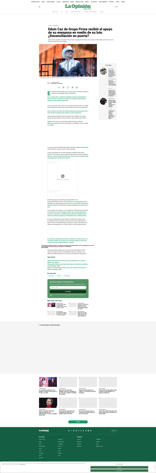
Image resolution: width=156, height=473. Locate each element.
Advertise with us (99, 446)
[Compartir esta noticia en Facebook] (63, 87)
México (87, 1)
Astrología (41, 457)
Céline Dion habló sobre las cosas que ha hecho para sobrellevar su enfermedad (108, 412)
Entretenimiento (103, 1)
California (60, 453)
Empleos (98, 441)
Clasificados (98, 439)
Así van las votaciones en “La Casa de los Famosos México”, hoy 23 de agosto (87, 412)
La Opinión (50, 25)
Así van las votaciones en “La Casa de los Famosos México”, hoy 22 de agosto (112, 83)
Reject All (119, 467)
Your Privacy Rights (119, 464)
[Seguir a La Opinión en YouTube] (76, 431)
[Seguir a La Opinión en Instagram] (74, 431)
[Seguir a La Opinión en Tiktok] (78, 431)
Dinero (117, 1)
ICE (62, 11)
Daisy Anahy (85, 147)
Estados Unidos (51, 1)
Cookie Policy (22, 464)
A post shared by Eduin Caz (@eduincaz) (63, 194)
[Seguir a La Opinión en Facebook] (69, 431)
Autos (59, 450)
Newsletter (79, 441)
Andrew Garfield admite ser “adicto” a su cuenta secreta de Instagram (61, 313)
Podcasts (79, 439)
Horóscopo (79, 446)
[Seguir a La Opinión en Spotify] (88, 431)
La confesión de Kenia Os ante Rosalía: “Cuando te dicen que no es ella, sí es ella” (61, 306)
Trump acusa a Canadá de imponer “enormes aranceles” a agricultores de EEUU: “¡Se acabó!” (111, 114)
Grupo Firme (72, 91)
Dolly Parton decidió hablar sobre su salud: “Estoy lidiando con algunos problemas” (82, 314)
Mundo (72, 1)
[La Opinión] (78, 6)
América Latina (79, 1)
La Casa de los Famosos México (90, 11)
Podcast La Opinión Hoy (76, 11)
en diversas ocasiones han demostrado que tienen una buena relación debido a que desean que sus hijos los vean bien (67, 156)
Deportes (111, 1)
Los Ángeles (94, 1)
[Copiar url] (76, 87)
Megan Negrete (56, 82)
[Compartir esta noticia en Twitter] (68, 87)
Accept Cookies (119, 470)
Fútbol (67, 11)
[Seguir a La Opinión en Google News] (81, 431)
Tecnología (41, 453)
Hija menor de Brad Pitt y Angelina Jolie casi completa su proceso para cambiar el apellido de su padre (83, 306)
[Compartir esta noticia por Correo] (72, 87)
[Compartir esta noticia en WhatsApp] (59, 87)
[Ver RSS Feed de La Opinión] (91, 431)
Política (58, 1)
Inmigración (66, 1)
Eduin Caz (64, 91)
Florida (59, 455)
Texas (40, 455)
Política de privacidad (70, 294)
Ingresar (116, 6)
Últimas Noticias (35, 1)
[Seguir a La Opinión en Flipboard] (83, 431)
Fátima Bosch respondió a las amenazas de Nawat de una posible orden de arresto (67, 412)
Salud (40, 450)
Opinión (123, 1)
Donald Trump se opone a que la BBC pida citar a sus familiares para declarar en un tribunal (112, 93)
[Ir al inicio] (44, 431)
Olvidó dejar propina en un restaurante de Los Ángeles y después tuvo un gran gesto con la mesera (112, 73)
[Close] (154, 467)
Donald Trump (55, 11)
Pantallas (102, 11)
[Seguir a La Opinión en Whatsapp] (86, 431)
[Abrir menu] (39, 6)
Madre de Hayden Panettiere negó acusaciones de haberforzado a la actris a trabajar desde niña (48, 413)
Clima (97, 443)
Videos (43, 1)
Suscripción (79, 443)
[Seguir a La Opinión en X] (71, 431)
